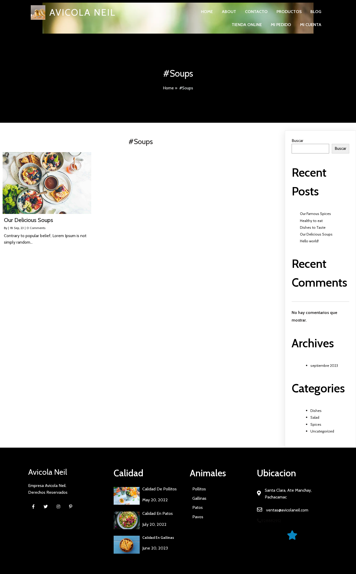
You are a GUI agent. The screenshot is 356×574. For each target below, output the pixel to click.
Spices (315, 424)
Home (168, 87)
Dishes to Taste (313, 227)
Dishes (316, 410)
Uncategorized (322, 431)
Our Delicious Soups (316, 234)
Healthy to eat (311, 220)
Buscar (297, 140)
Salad (314, 417)
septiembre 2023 (324, 365)
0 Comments (36, 228)
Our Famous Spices (315, 213)
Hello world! (309, 241)
